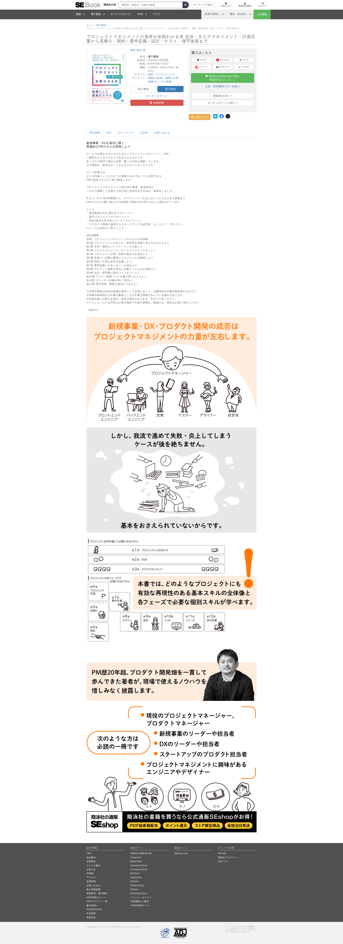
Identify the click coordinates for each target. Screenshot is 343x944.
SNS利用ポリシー (95, 897)
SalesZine (136, 877)
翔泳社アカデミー (227, 857)
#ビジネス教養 (163, 81)
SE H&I (222, 853)
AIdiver (134, 889)
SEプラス (223, 861)
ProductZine (137, 885)
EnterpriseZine (138, 865)
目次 (108, 132)
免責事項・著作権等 (96, 893)
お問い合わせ (162, 132)
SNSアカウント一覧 (97, 901)
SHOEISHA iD (94, 909)
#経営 (151, 78)
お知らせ (91, 869)
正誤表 (144, 132)
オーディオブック (121, 14)
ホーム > (91, 25)
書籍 (78, 14)
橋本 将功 (136, 50)
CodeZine (135, 857)
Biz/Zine (135, 873)
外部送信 (91, 917)
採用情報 (91, 881)
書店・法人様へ (238, 13)
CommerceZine (139, 869)
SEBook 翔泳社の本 (141, 853)
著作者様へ (92, 905)
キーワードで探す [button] (203, 4)
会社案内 (91, 857)
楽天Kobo (224, 60)
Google (245, 67)
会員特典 (158, 102)
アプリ (156, 14)
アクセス (91, 877)
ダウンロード (126, 132)
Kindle (203, 60)
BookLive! (224, 67)
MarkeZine (136, 861)
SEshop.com (181, 853)
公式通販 (262, 14)
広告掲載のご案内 (139, 901)
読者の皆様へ (212, 13)
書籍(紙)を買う (222, 95)
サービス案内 (93, 865)
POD (140, 14)
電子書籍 (96, 14)
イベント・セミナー (140, 897)
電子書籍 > (102, 25)
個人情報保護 (93, 889)
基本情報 (94, 132)
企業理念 (91, 861)
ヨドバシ (203, 67)
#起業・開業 (163, 78)
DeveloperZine (138, 893)
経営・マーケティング (161, 74)
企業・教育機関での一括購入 (222, 86)
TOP (88, 853)
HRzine (134, 881)
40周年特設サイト (140, 905)
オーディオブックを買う (222, 102)
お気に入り (201, 117)
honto (245, 60)
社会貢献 (91, 913)
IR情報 (90, 873)
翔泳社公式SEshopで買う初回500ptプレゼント (224, 78)
